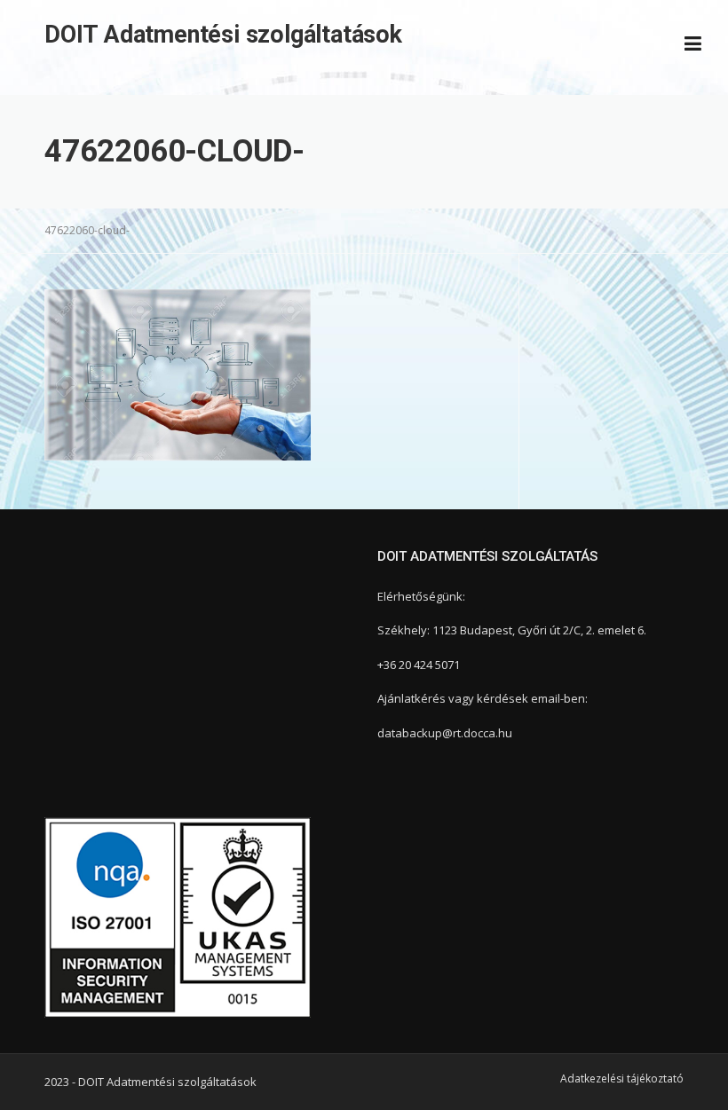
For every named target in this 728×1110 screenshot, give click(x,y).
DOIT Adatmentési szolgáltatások (223, 34)
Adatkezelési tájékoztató (622, 1079)
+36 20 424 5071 (418, 665)
